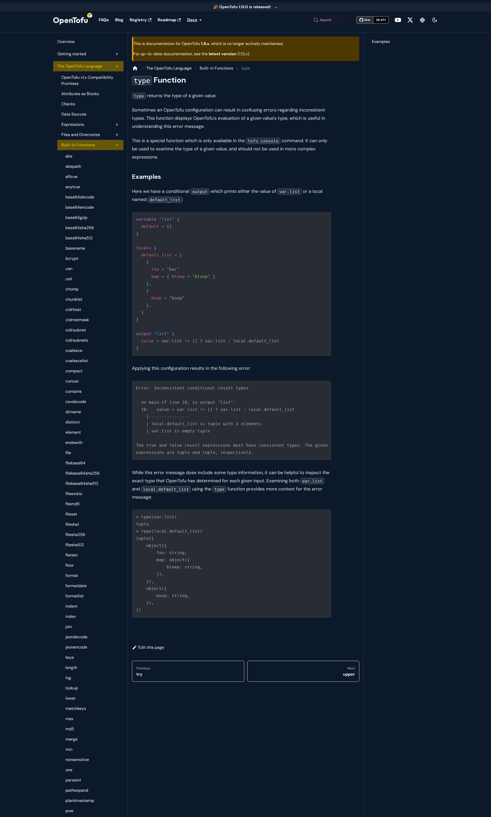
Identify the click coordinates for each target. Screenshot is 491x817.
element (73, 432)
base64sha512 (79, 238)
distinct (72, 422)
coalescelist (76, 360)
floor (69, 565)
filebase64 (75, 463)
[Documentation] (135, 68)
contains (73, 391)
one (68, 770)
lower (70, 698)
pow (69, 810)
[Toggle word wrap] (315, 387)
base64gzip (76, 217)
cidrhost (73, 309)
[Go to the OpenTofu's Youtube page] (398, 20)
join (68, 626)
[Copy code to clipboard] (325, 218)
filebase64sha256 (82, 473)
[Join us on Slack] (422, 20)
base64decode (79, 197)
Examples (381, 41)
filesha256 (75, 534)
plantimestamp (79, 800)
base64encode (79, 207)
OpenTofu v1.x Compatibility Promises (87, 80)
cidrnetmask (77, 319)
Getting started (71, 54)
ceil (68, 279)
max (69, 718)
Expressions (72, 124)
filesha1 (72, 524)
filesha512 (74, 544)
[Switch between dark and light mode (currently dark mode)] (435, 20)
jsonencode (76, 647)
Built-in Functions (78, 145)
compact (73, 371)
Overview (66, 41)
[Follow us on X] (410, 20)
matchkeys (75, 708)
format (71, 575)
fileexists (73, 493)
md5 (69, 729)
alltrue (71, 176)
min (68, 749)
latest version (223, 54)
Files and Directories (80, 134)
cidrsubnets (76, 340)
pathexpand (76, 790)
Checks (68, 104)
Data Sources (73, 114)
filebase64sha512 (81, 483)
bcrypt (71, 258)
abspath (73, 166)
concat (72, 381)
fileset (71, 514)
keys (69, 657)
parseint (73, 780)
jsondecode (76, 637)
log (68, 677)
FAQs (104, 20)
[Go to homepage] (73, 20)
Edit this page (151, 647)
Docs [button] (192, 20)
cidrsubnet (75, 330)
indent (71, 606)
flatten (71, 555)
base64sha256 (79, 227)
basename (75, 248)
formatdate (76, 585)
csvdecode (75, 401)
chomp (72, 289)
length (71, 667)
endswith (74, 442)
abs (68, 156)
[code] (231, 284)
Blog (119, 20)
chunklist (73, 299)
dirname (73, 412)
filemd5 (72, 504)
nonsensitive (77, 759)
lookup (71, 688)
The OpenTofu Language (80, 66)
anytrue (72, 186)
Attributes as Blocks (80, 93)
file (68, 452)
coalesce (73, 350)
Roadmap (167, 20)
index (70, 616)
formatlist (74, 596)
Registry (138, 20)
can (68, 268)
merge (71, 739)
